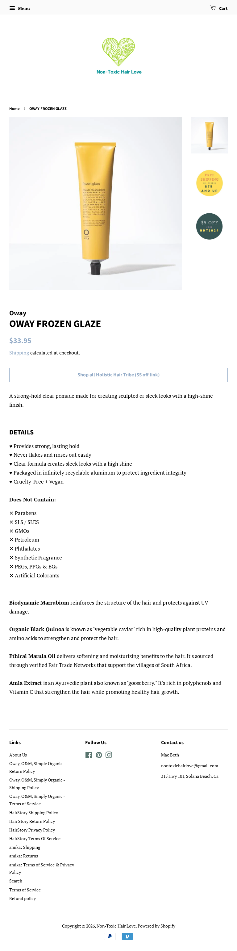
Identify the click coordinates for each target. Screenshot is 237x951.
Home (14, 108)
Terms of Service (25, 890)
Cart (223, 9)
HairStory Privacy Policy (32, 830)
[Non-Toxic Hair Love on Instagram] (108, 756)
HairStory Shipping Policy (33, 812)
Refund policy (22, 898)
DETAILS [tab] (21, 432)
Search (15, 881)
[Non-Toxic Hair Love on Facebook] (88, 756)
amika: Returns (23, 856)
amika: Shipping (24, 847)
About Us (18, 755)
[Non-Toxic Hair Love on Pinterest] (98, 756)
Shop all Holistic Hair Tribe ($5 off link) (118, 374)
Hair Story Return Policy (32, 821)
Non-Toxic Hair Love (116, 926)
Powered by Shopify (156, 926)
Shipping (19, 352)
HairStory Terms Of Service (34, 838)
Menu (23, 8)
